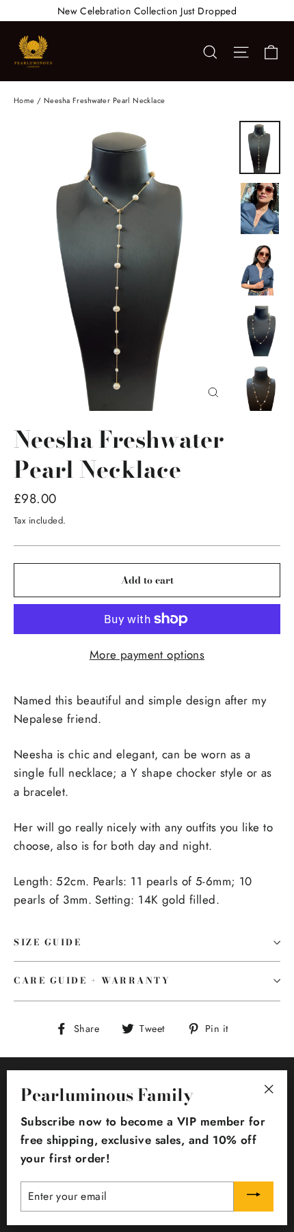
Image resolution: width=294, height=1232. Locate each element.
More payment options (147, 654)
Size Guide (48, 942)
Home (24, 100)
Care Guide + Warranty (92, 980)
